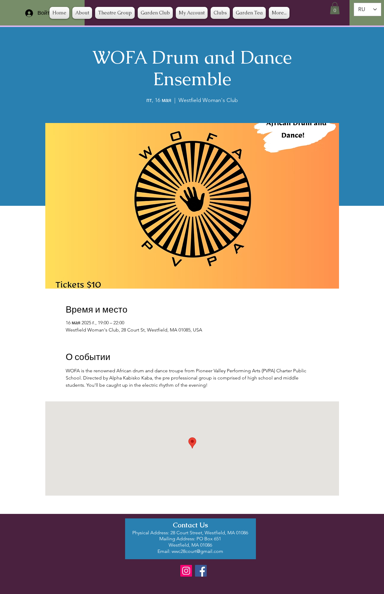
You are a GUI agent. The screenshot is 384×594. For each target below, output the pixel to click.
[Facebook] (201, 571)
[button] (220, 13)
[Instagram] (186, 571)
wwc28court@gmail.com (197, 551)
